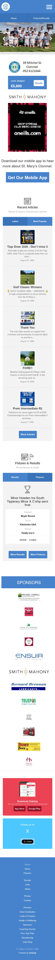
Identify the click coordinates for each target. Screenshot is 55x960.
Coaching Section (27, 929)
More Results (18, 554)
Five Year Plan (27, 933)
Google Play (34, 809)
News (14, 18)
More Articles (28, 434)
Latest (15, 221)
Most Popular (40, 221)
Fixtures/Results (41, 18)
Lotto (27, 884)
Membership (27, 938)
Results (15, 477)
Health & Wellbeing (27, 920)
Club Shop (27, 942)
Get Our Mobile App (27, 177)
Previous (4, 38)
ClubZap (32, 953)
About (27, 889)
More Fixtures (38, 554)
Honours (27, 907)
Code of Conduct (27, 916)
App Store (19, 809)
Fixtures (40, 477)
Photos (27, 896)
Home (27, 864)
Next (51, 38)
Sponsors (27, 925)
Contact (27, 900)
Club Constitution (27, 912)
